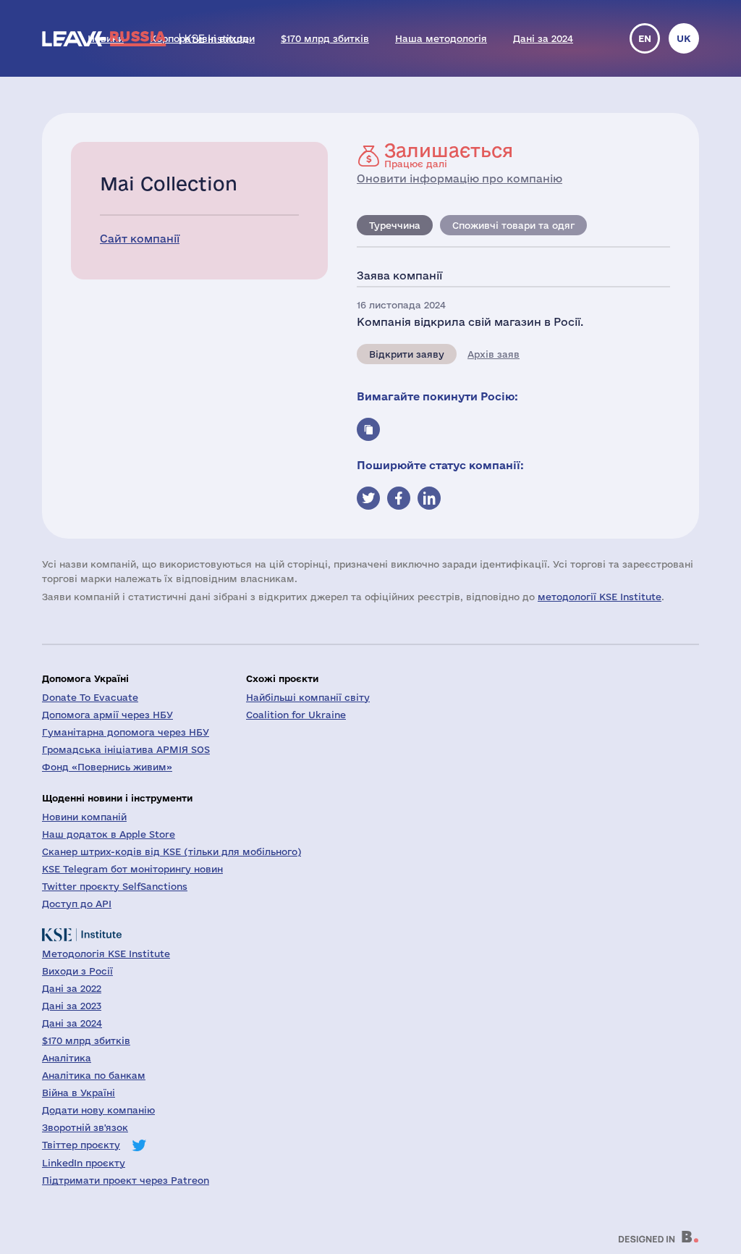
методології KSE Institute (599, 597)
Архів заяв (493, 354)
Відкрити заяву (406, 354)
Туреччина (394, 225)
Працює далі (448, 155)
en (644, 38)
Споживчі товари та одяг (513, 225)
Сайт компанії (139, 238)
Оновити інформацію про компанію (459, 178)
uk (684, 38)
